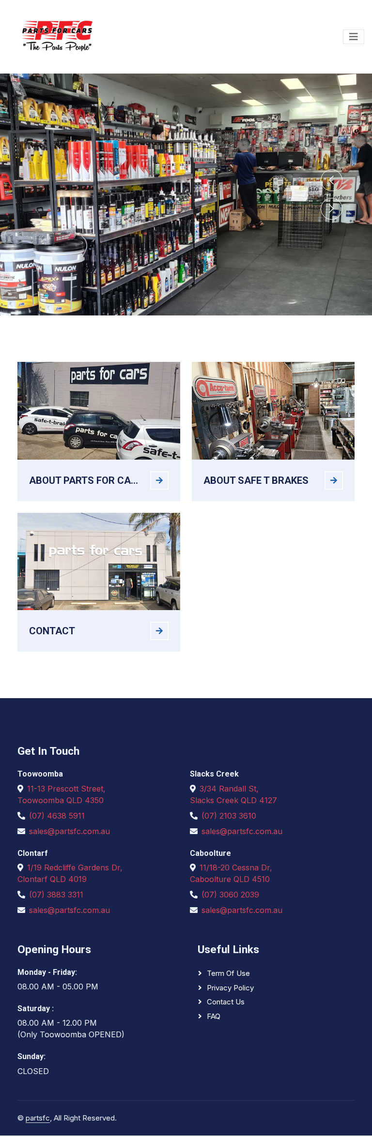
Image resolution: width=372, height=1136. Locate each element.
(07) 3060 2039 (230, 894)
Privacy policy (230, 987)
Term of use (228, 973)
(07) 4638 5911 (57, 816)
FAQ (213, 1016)
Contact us (226, 1001)
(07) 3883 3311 (56, 894)
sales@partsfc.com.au (69, 831)
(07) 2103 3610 (229, 816)
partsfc (38, 1117)
